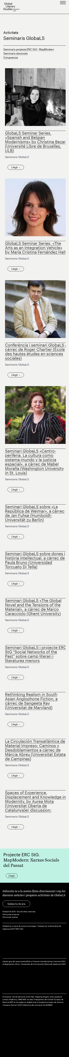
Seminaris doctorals (15, 53)
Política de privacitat (11, 914)
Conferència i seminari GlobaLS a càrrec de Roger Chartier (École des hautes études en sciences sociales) (36, 352)
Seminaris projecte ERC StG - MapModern (28, 49)
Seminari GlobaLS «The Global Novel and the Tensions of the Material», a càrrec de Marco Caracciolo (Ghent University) (33, 607)
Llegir (14, 167)
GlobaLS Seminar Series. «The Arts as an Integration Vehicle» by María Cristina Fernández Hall (35, 247)
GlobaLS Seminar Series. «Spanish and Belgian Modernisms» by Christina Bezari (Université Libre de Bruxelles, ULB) (36, 142)
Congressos (10, 57)
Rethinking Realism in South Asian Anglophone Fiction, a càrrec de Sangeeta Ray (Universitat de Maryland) (31, 701)
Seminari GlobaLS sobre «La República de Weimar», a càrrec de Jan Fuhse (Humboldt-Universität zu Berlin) (34, 513)
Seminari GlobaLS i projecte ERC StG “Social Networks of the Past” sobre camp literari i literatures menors (35, 654)
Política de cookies (10, 917)
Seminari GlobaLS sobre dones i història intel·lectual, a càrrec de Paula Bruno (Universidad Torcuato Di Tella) (35, 560)
